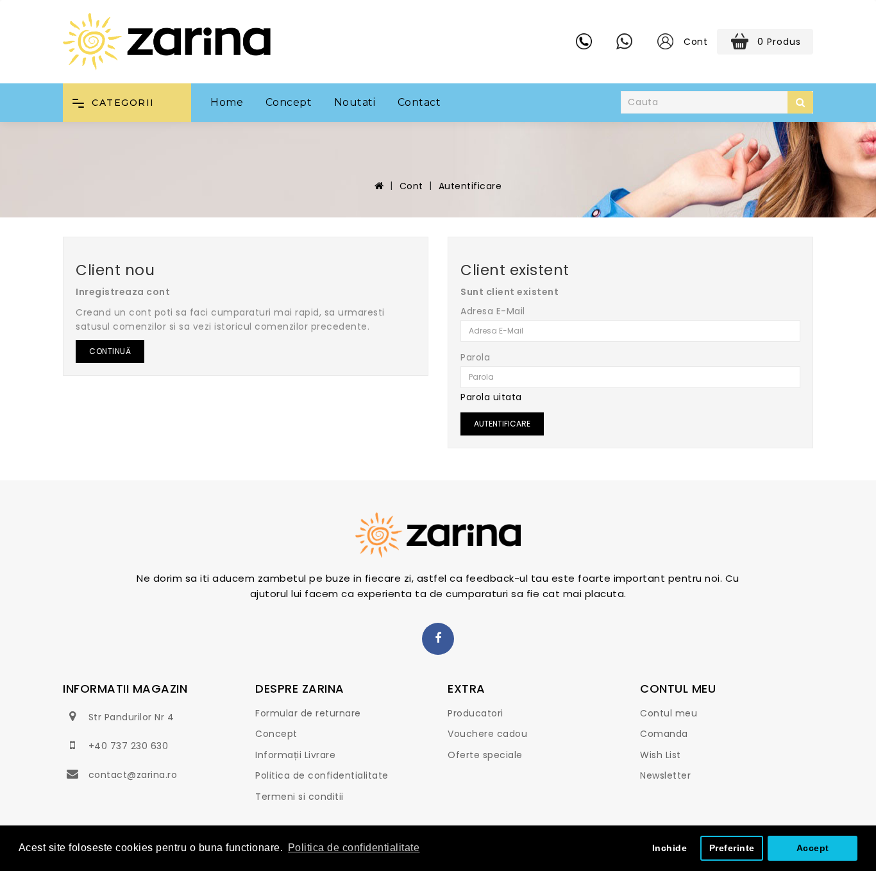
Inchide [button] (669, 848)
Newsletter (665, 775)
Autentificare (470, 186)
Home (226, 102)
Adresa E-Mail (492, 311)
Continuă (110, 351)
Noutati (355, 102)
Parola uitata (491, 397)
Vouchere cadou (487, 733)
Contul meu (668, 713)
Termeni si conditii (299, 796)
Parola (475, 357)
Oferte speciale (485, 754)
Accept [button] (812, 848)
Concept (288, 102)
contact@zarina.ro (133, 774)
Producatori (475, 713)
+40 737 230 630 (128, 746)
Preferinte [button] (732, 848)
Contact (419, 102)
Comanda (664, 733)
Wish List (660, 754)
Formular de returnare (308, 713)
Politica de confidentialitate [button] (354, 847)
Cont (411, 186)
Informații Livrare (295, 754)
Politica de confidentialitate (322, 775)
